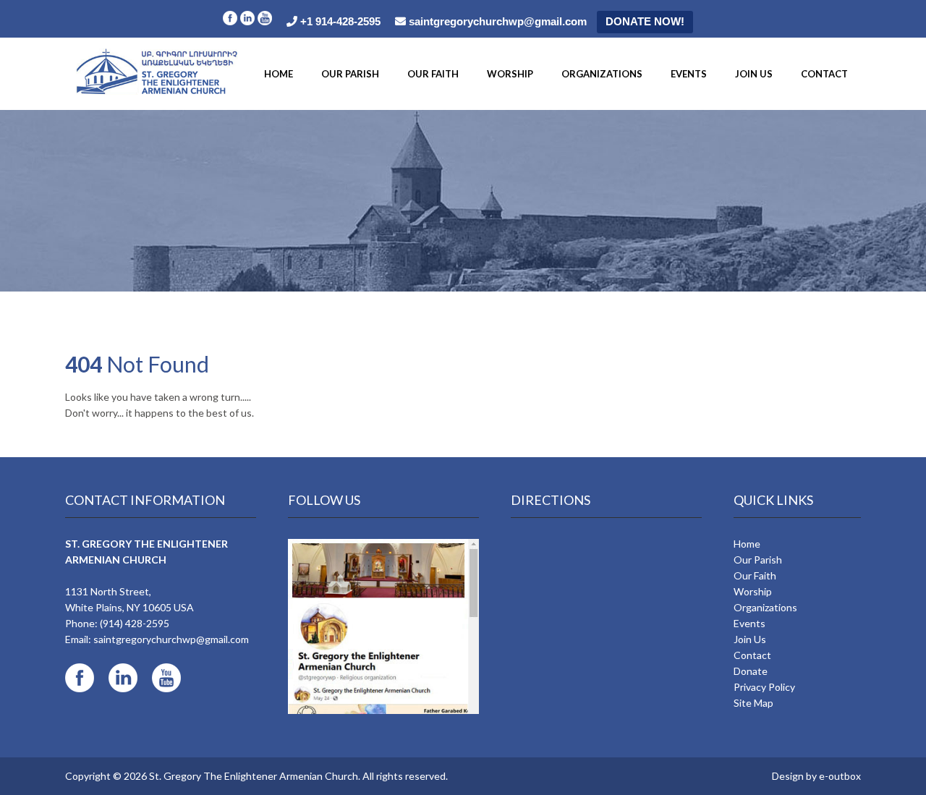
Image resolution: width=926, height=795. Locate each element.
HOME (278, 74)
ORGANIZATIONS (601, 74)
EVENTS (689, 74)
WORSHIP (510, 74)
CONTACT (824, 74)
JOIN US (754, 74)
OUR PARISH (350, 74)
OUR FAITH (433, 74)
